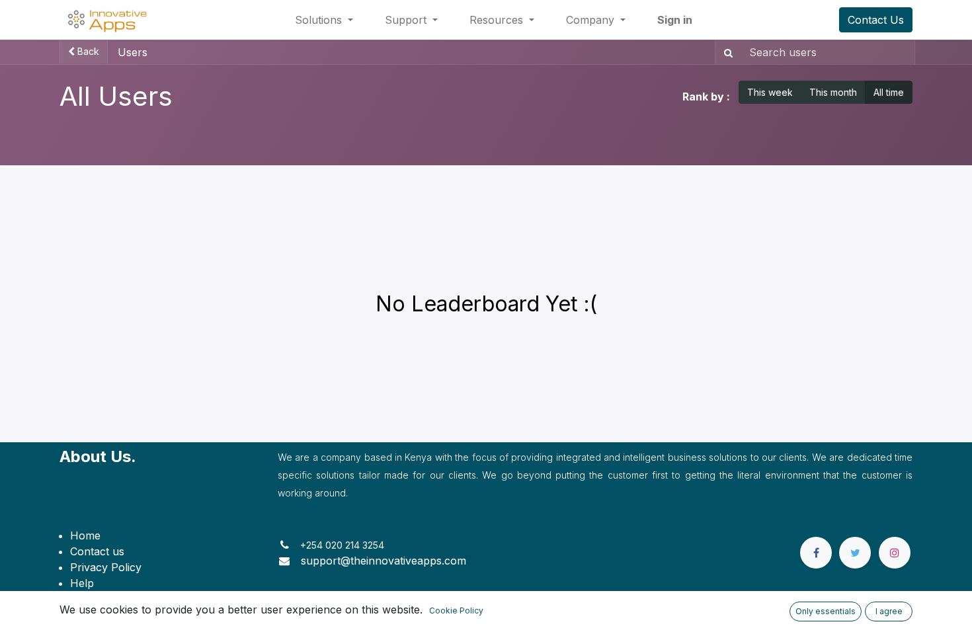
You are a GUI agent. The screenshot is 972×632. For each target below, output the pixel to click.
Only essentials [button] (825, 611)
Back (87, 51)
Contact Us (876, 19)
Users (132, 52)
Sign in (674, 19)
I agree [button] (889, 611)
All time (888, 92)
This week (770, 92)
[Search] (725, 52)
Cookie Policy (456, 610)
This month (833, 92)
